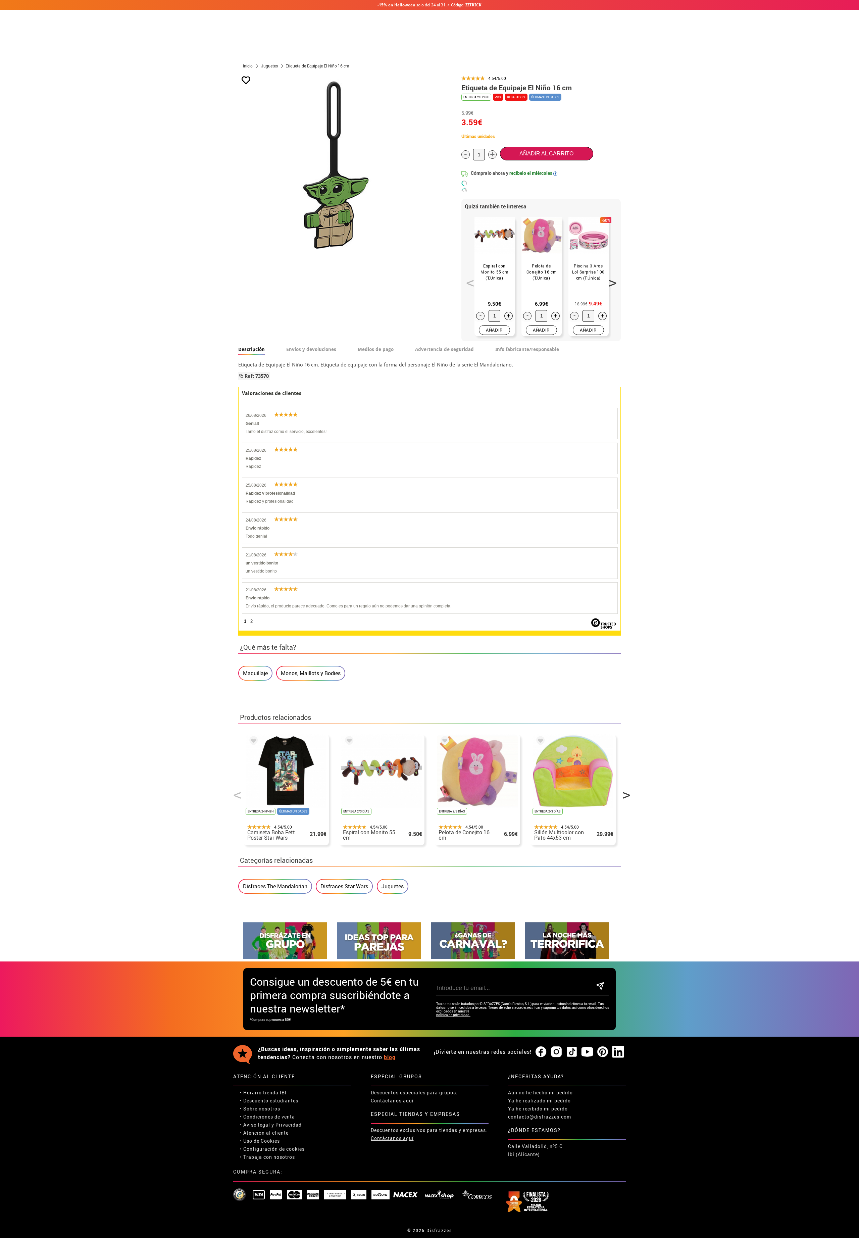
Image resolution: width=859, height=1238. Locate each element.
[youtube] (587, 1052)
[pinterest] (602, 1052)
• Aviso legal (255, 1125)
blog (390, 1057)
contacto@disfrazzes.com (539, 1116)
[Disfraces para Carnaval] (473, 957)
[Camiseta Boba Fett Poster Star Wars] (252, 741)
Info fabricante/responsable (527, 349)
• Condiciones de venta (267, 1116)
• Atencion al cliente (264, 1133)
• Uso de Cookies (260, 1141)
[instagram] (556, 1052)
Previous (467, 279)
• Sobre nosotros (260, 1108)
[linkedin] (618, 1052)
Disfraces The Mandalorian (275, 886)
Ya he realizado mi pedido (539, 1100)
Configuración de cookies (274, 1149)
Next (610, 279)
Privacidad (288, 1125)
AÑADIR (494, 330)
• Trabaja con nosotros (267, 1157)
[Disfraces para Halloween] (567, 957)
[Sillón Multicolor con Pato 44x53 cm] (539, 741)
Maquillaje (255, 673)
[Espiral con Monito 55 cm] (348, 741)
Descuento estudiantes (270, 1100)
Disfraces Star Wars (344, 886)
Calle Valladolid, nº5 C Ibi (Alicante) (535, 1150)
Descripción (251, 349)
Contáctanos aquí (392, 1100)
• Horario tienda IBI (263, 1092)
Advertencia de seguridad (444, 349)
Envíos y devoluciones (311, 349)
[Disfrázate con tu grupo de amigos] (285, 957)
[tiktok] (571, 1052)
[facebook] (541, 1052)
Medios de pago (376, 349)
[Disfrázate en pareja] (379, 957)
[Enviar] (600, 986)
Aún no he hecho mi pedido (540, 1092)
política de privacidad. (453, 1015)
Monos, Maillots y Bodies (311, 673)
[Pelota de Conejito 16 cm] (443, 741)
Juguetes (393, 886)
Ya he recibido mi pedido (538, 1108)
